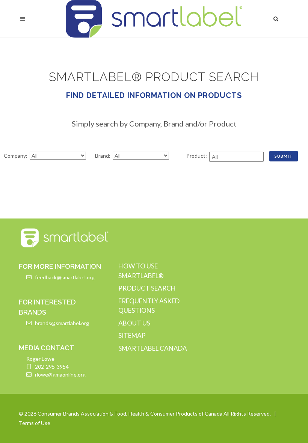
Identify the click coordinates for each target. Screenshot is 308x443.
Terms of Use (34, 423)
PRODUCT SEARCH (147, 288)
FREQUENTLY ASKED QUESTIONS (149, 306)
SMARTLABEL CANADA (152, 348)
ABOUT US (134, 323)
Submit (284, 156)
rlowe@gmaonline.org (60, 374)
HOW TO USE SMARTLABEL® (141, 271)
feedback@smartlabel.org (65, 277)
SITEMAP (132, 335)
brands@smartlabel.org (62, 323)
